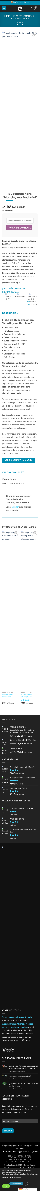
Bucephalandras (9, 1024)
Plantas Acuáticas (23, 16)
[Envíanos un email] (8, 1050)
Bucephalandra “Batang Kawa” (26, 695)
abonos (5, 1027)
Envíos (28, 1156)
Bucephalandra (20, 18)
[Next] (37, 619)
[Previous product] (22, 23)
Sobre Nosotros (15, 1156)
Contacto (30, 1161)
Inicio (7, 16)
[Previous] (2, 619)
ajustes (18, 1177)
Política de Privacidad (20, 1160)
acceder (15, 507)
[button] (4, 8)
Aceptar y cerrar (16, 1183)
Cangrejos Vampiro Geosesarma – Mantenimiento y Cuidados (23, 1067)
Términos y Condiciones (20, 1158)
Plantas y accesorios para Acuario (17, 1017)
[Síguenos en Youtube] (13, 1050)
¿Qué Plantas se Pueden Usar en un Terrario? (23, 1084)
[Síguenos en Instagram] (4, 1050)
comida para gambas (18, 1027)
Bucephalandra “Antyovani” (7, 695)
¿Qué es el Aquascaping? (20, 1076)
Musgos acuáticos (25, 1024)
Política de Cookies (15, 1161)
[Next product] (18, 23)
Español (25, 1189)
